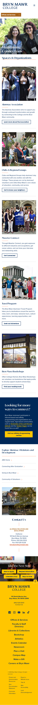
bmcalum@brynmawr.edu (19, 544)
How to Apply (9, 571)
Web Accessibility (24, 686)
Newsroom (19, 647)
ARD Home (6, 460)
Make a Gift (19, 659)
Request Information (26, 571)
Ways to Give (27, 576)
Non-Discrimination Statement (13, 686)
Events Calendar (19, 642)
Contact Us (19, 605)
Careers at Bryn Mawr (19, 663)
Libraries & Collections (19, 630)
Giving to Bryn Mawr (9, 473)
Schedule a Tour (11, 576)
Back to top (35, 581)
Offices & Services (19, 619)
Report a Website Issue (25, 678)
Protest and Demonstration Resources (13, 679)
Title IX (23, 682)
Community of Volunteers (11, 479)
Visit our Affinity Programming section (19, 434)
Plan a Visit (19, 651)
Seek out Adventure (11, 323)
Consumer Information (12, 692)
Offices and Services (8, 15)
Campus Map (19, 655)
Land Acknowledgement (26, 691)
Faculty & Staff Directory (19, 625)
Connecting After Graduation (12, 466)
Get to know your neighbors (14, 190)
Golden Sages (22, 426)
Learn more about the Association (16, 122)
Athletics (19, 638)
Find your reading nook (13, 386)
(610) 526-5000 (19, 603)
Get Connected (9, 255)
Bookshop (19, 634)
